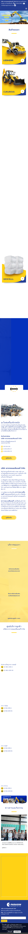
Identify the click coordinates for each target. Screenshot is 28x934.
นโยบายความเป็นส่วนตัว (16, 927)
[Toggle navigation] (26, 8)
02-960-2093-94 (8, 670)
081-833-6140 (6, 446)
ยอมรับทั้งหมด (17, 931)
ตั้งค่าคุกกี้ (10, 931)
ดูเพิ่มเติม (4, 847)
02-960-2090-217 (7, 449)
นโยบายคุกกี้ (4, 929)
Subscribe (4, 921)
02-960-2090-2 (19, 3)
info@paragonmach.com (7, 5)
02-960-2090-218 (7, 451)
